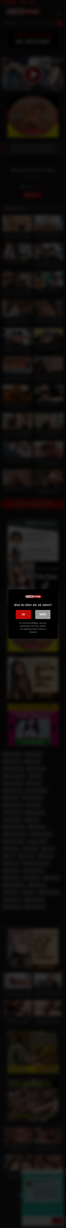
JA (23, 614)
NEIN (42, 614)
